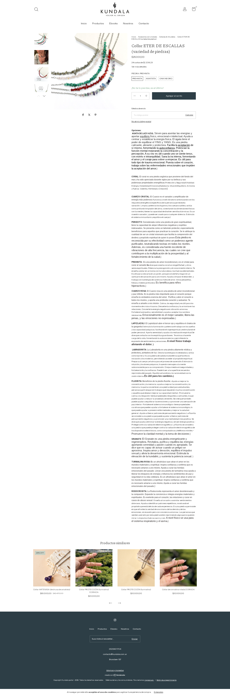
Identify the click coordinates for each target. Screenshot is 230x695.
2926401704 (115, 649)
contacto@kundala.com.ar (115, 654)
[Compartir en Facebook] (83, 114)
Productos (98, 23)
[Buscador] (37, 10)
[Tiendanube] (115, 675)
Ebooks (113, 23)
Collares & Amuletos (167, 37)
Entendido (158, 692)
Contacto (144, 23)
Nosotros (128, 23)
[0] (192, 10)
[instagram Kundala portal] (115, 620)
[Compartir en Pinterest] (95, 114)
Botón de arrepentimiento (166, 680)
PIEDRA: (141, 73)
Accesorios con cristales (147, 37)
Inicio (84, 23)
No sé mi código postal (141, 121)
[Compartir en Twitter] (89, 114)
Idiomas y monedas (115, 670)
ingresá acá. (149, 680)
